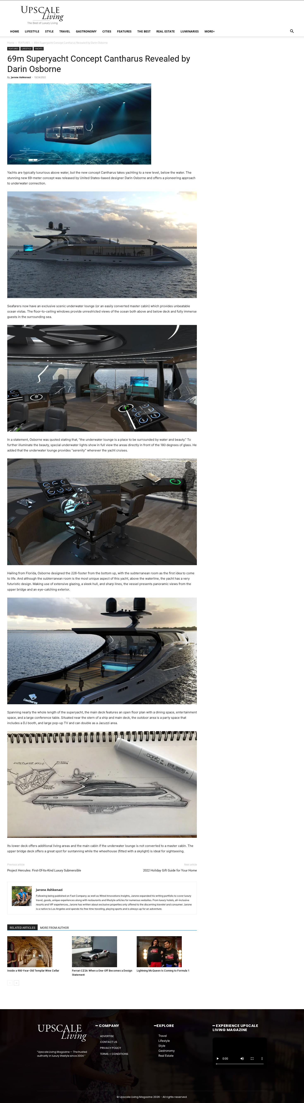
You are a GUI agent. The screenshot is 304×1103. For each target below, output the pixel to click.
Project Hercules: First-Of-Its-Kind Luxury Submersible (44, 870)
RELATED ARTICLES (22, 927)
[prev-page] (9, 983)
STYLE (49, 31)
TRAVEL (64, 31)
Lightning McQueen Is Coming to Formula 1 (163, 970)
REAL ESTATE (165, 31)
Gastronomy (166, 1050)
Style (161, 1045)
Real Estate (166, 1055)
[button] (292, 32)
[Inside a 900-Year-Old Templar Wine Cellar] (37, 951)
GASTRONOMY (86, 31)
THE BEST (144, 31)
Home (10, 42)
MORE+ (210, 31)
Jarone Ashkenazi (21, 77)
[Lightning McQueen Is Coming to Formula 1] (167, 951)
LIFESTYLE (32, 31)
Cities (106, 31)
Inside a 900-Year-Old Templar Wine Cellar (33, 970)
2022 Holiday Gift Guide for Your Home (170, 870)
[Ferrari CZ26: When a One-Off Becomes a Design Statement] (102, 951)
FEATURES (124, 31)
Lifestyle (164, 1040)
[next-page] (16, 983)
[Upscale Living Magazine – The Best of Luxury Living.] (62, 1033)
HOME (14, 31)
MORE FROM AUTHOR (54, 927)
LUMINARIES (190, 31)
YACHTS (38, 48)
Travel (162, 1035)
